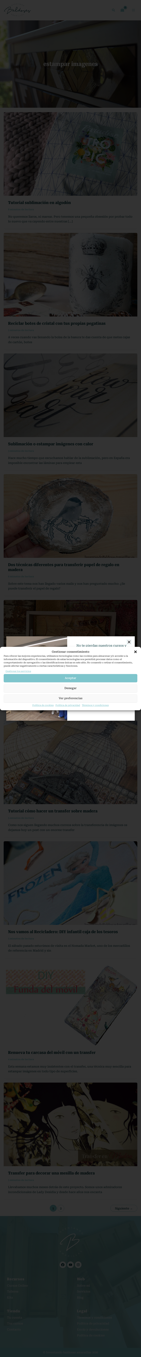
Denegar (70, 688)
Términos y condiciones (95, 705)
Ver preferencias (70, 698)
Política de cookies (43, 705)
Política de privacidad (67, 705)
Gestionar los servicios (18, 671)
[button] (135, 652)
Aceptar (70, 678)
